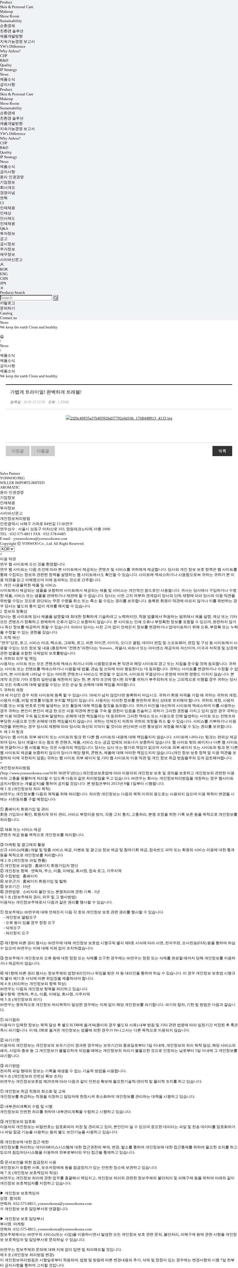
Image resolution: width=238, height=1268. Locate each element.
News (4, 74)
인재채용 (7, 208)
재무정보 (7, 254)
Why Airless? (10, 51)
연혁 (4, 198)
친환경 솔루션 (12, 31)
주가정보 (7, 249)
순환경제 (7, 26)
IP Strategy (8, 69)
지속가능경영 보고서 (17, 41)
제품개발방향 (11, 36)
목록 (222, 451)
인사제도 (7, 218)
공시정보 (7, 244)
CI (2, 203)
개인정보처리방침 (15, 518)
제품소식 (7, 79)
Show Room (9, 16)
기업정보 (7, 182)
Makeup (6, 11)
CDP (3, 56)
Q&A (4, 228)
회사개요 (7, 187)
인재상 (5, 213)
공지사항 (7, 84)
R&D (4, 60)
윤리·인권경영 (12, 177)
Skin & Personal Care (16, 7)
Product (6, 2)
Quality (6, 65)
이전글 (18, 451)
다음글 (43, 451)
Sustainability (11, 21)
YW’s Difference (13, 46)
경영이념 (7, 193)
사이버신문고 (11, 259)
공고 (4, 238)
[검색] (55, 297)
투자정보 (7, 233)
